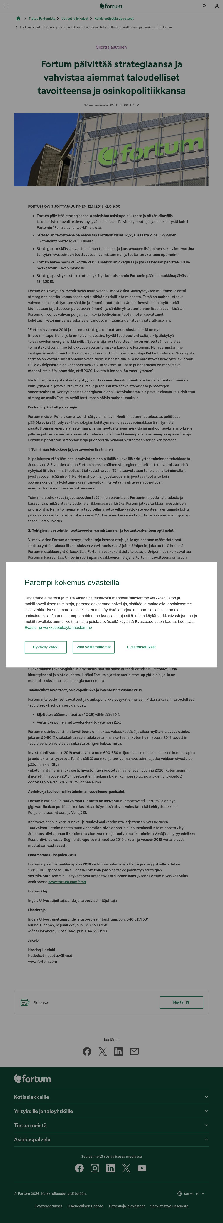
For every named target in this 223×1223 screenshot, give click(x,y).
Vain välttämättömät (93, 647)
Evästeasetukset (141, 647)
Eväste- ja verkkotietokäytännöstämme (58, 628)
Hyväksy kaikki (46, 647)
